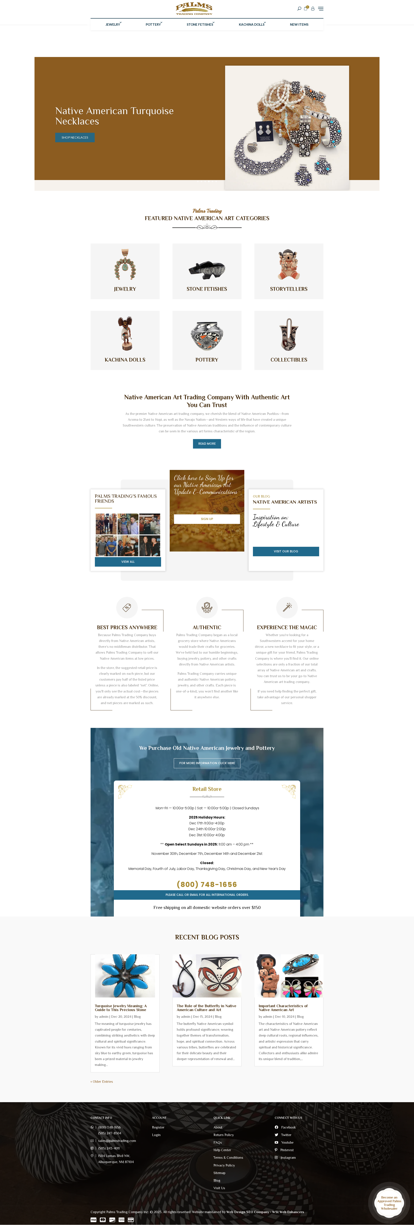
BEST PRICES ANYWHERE (127, 627)
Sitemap (219, 1173)
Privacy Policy (224, 1165)
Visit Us (219, 1188)
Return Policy (223, 1135)
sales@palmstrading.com (117, 1141)
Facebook (288, 1127)
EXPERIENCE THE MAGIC (287, 627)
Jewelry (113, 24)
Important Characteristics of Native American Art (283, 1008)
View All (128, 562)
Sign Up (207, 519)
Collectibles (289, 360)
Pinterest (286, 1150)
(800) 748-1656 (207, 884)
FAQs (217, 1142)
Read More (207, 443)
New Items (299, 24)
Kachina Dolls (251, 24)
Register (158, 1127)
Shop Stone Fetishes (78, 137)
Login (156, 1135)
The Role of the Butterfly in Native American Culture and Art (206, 1008)
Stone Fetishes (200, 24)
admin (103, 1017)
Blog (137, 1017)
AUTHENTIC (207, 627)
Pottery (153, 24)
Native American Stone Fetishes (105, 116)
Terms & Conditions (228, 1158)
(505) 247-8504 (109, 1133)
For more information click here (207, 763)
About (217, 1127)
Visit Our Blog (286, 551)
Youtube (286, 1142)
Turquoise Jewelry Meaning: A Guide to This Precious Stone (121, 1008)
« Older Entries (102, 1082)
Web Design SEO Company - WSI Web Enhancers (265, 1212)
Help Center (222, 1150)
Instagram (288, 1158)
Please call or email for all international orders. (207, 895)
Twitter (286, 1135)
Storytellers (288, 289)
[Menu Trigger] (320, 8)
